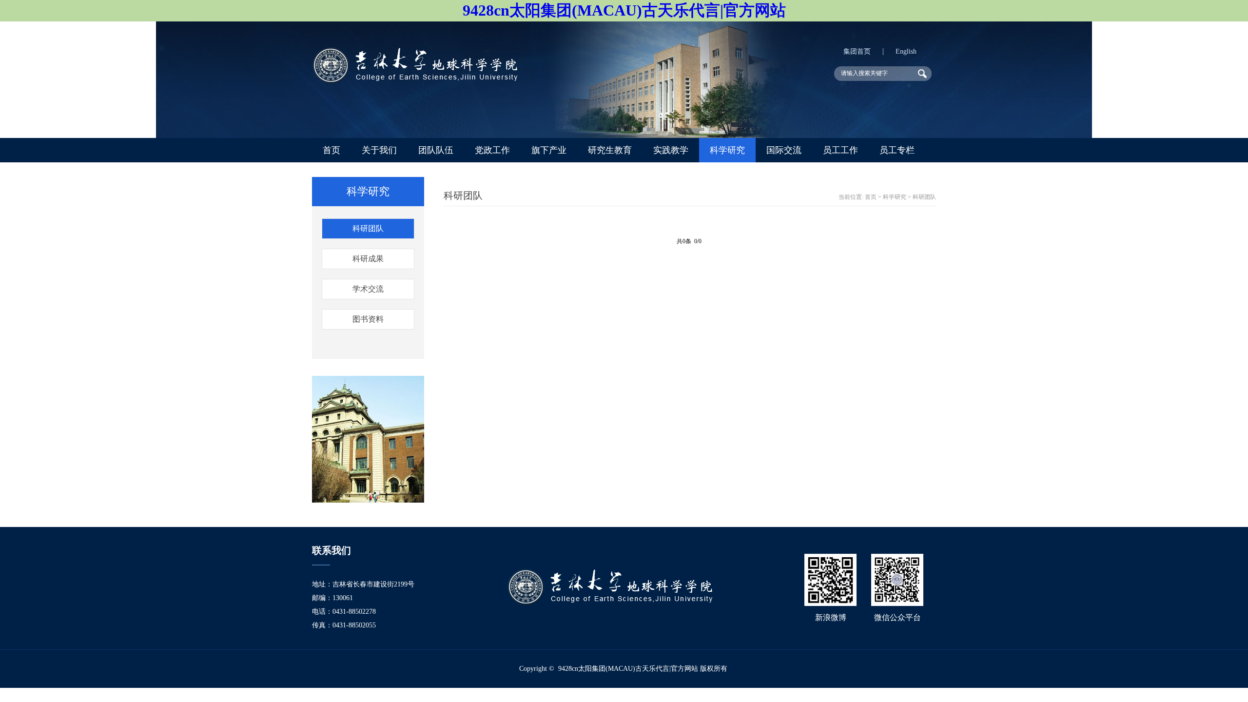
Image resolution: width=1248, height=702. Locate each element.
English (906, 51)
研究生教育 (610, 150)
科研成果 (368, 258)
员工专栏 (897, 150)
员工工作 (840, 150)
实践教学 (670, 150)
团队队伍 (435, 150)
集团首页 (857, 51)
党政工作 (492, 150)
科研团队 (368, 228)
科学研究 (727, 150)
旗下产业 (548, 150)
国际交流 (783, 150)
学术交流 (368, 289)
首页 (331, 150)
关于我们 (379, 150)
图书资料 (368, 319)
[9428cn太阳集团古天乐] (414, 81)
